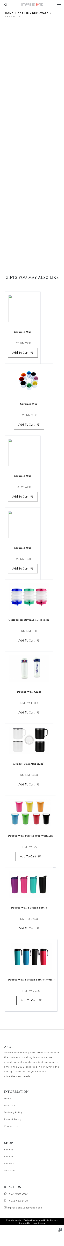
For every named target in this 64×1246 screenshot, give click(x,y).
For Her (8, 1156)
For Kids (9, 1163)
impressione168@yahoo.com (25, 1207)
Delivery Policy (13, 1112)
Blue (27, 185)
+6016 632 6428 (17, 1200)
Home (9, 13)
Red (27, 172)
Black (27, 158)
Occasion (10, 1170)
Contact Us (11, 1126)
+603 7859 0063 (17, 1193)
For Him (8, 1149)
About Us (10, 1105)
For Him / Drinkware (33, 13)
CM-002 (14, 147)
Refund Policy (12, 1119)
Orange (27, 199)
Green (27, 145)
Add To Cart (45, 216)
